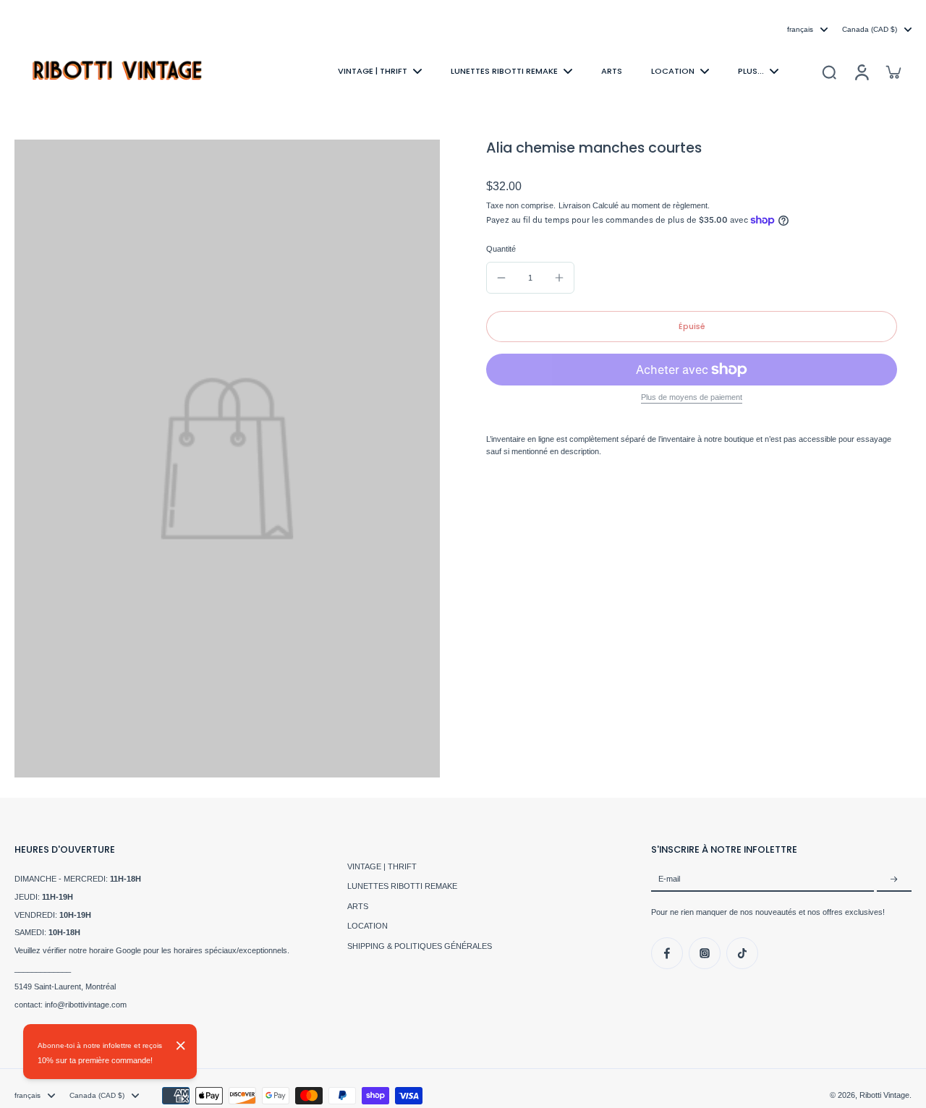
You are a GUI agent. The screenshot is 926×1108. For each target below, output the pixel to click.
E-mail (669, 879)
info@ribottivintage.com (86, 1004)
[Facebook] (667, 953)
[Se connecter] (861, 71)
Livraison (575, 206)
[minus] (501, 278)
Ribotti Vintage (884, 1095)
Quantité (501, 248)
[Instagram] (705, 953)
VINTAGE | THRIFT (382, 866)
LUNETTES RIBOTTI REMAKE (402, 886)
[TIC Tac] (742, 953)
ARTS (357, 906)
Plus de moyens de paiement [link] (691, 397)
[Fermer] (181, 1046)
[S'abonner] (894, 879)
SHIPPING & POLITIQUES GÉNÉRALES (419, 946)
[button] (691, 326)
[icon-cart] (893, 71)
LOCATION (367, 925)
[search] (829, 71)
